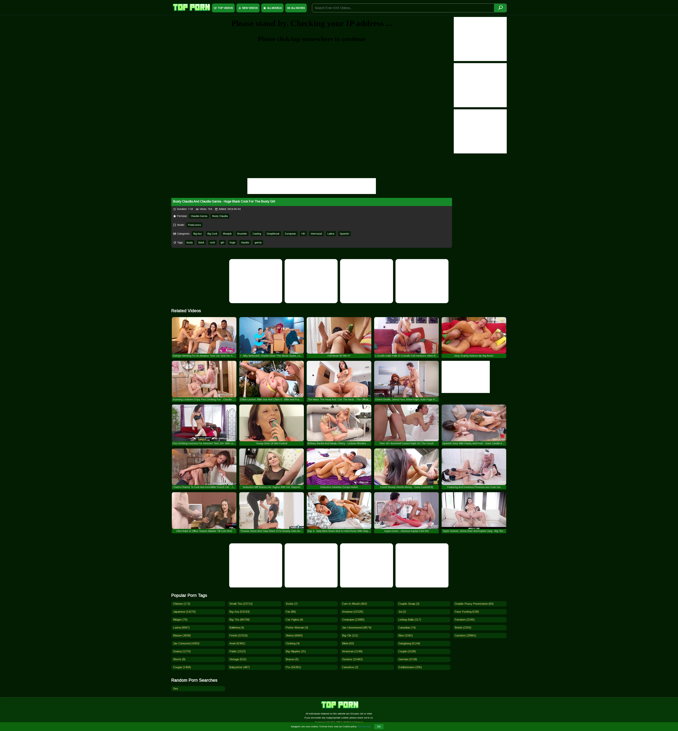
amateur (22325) (352, 611)
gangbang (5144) (409, 643)
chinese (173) (181, 603)
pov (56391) (293, 667)
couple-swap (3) (408, 603)
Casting (256, 233)
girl (222, 242)
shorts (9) (179, 659)
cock (212, 242)
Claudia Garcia (199, 216)
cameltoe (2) (350, 667)
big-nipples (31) (296, 651)
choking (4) (293, 643)
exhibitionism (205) (410, 667)
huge (232, 242)
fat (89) (291, 611)
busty (190, 242)
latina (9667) (181, 627)
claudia (245, 242)
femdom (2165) (465, 619)
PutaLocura (194, 224)
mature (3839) (182, 635)
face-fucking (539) (467, 611)
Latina (331, 233)
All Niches (298, 8)
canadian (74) (407, 627)
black (201, 242)
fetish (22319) (238, 635)
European (290, 233)
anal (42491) (237, 643)
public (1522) (237, 651)
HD (303, 233)
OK (379, 726)
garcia (258, 242)
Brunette (242, 233)
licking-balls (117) (409, 619)
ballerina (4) (236, 627)
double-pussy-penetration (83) (474, 603)
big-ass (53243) (239, 611)
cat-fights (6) (294, 619)
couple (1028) (407, 651)
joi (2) (402, 611)
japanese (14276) (184, 611)
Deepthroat (273, 233)
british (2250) (463, 627)
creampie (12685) (353, 619)
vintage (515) (237, 659)
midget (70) (180, 619)
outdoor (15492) (352, 659)
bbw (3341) (405, 635)
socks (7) (292, 603)
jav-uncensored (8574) (356, 627)
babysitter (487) (239, 667)
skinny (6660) (294, 635)
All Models (274, 8)
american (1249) (352, 651)
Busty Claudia (220, 216)
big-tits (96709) (239, 619)
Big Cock (212, 233)
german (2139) (407, 659)
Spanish (344, 233)
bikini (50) (348, 643)
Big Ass (197, 233)
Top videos (225, 8)
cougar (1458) (182, 667)
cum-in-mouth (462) (354, 603)
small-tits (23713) (240, 603)
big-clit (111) (350, 635)
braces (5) (292, 659)
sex (175, 688)
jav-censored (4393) (186, 643)
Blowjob (227, 233)
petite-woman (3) (297, 627)
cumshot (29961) (465, 635)
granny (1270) (182, 651)
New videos (250, 8)
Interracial (316, 233)
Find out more (364, 726)
